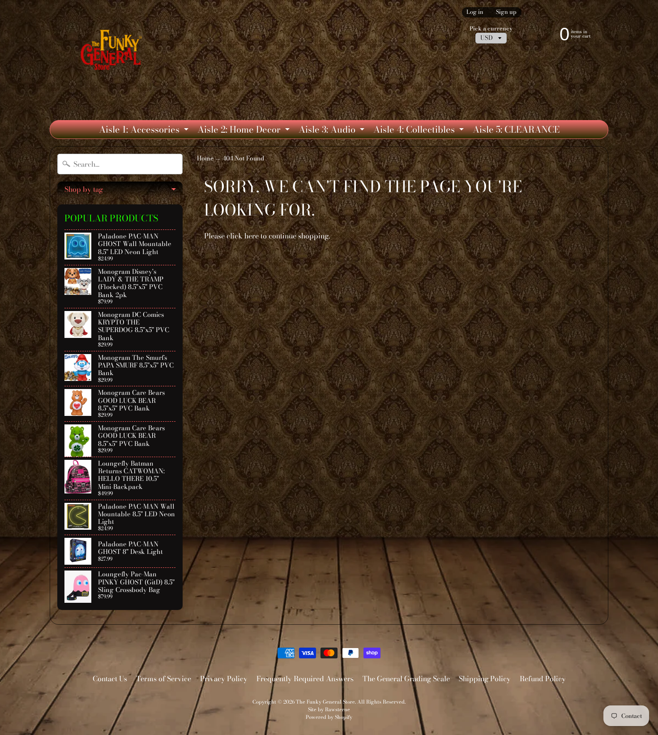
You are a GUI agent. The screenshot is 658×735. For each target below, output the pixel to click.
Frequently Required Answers (305, 678)
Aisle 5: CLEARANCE (516, 129)
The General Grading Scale (406, 678)
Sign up (506, 12)
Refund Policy (543, 678)
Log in (474, 12)
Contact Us (110, 678)
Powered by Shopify (329, 717)
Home (205, 158)
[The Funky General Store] (113, 52)
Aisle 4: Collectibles (419, 130)
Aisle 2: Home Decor (244, 130)
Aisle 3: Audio (333, 130)
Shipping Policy (485, 678)
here (251, 235)
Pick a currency (491, 28)
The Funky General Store (325, 701)
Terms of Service (163, 678)
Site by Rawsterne (329, 709)
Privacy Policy (224, 678)
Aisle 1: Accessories (145, 130)
